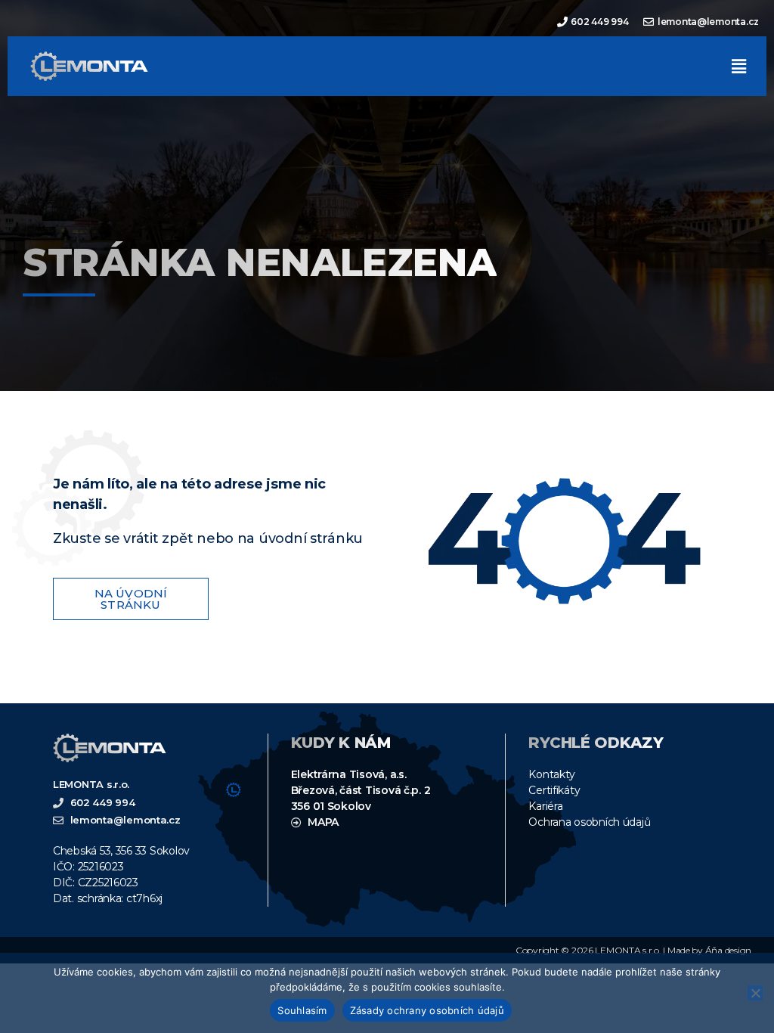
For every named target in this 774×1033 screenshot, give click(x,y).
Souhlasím (302, 1010)
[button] (738, 66)
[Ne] (755, 992)
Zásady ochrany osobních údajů (427, 1010)
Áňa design (728, 950)
